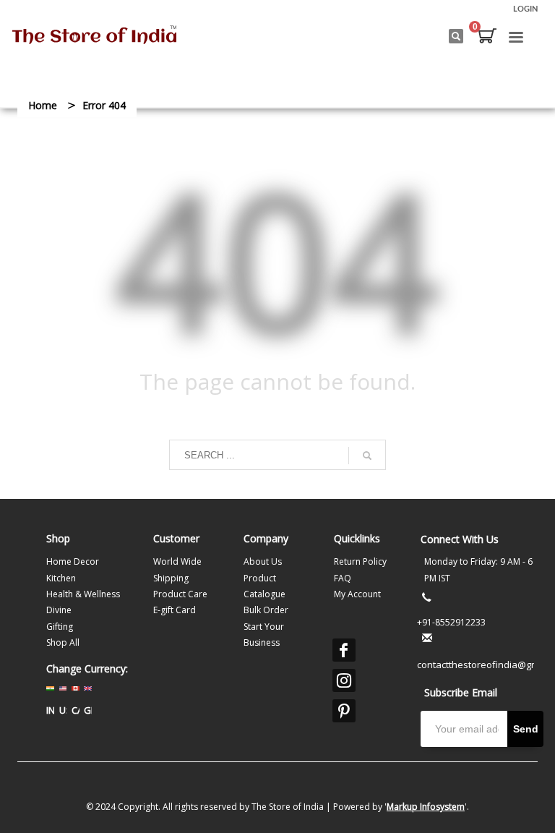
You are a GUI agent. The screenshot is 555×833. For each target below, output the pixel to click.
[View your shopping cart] (486, 37)
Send (525, 729)
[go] (367, 455)
